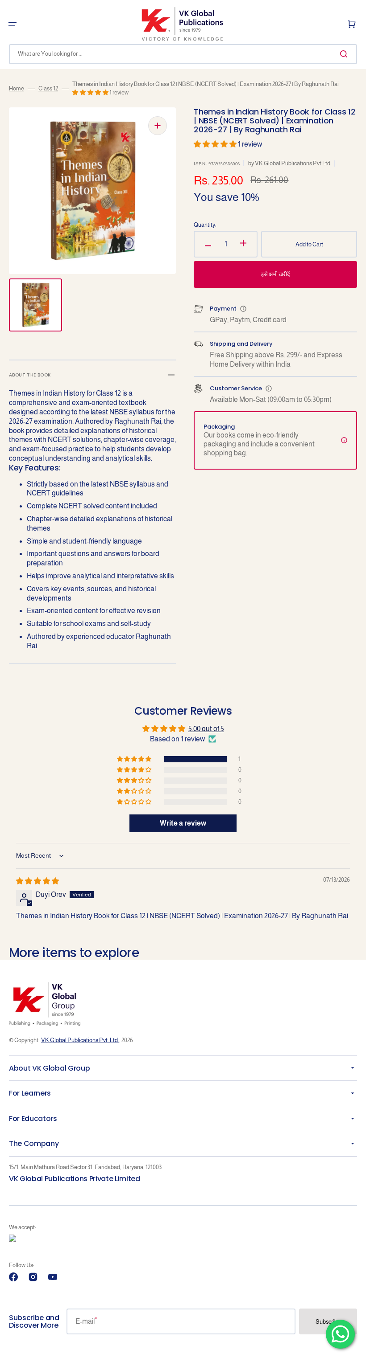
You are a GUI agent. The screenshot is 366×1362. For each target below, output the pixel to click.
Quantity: (205, 224)
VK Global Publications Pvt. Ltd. (80, 1040)
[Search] (345, 54)
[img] (37, 881)
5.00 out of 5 (206, 728)
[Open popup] (243, 308)
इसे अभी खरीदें (275, 274)
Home (16, 88)
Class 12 (48, 88)
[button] (12, 24)
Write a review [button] (183, 823)
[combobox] (183, 54)
